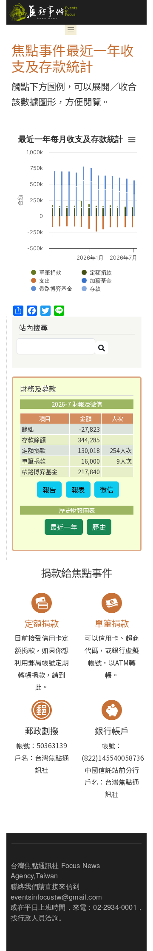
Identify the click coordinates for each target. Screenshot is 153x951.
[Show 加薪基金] (97, 280)
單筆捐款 (112, 623)
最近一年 (63, 527)
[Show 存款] (91, 289)
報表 (78, 489)
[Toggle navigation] (71, 30)
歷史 (99, 527)
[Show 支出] (40, 280)
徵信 (106, 489)
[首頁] (41, 12)
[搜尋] (101, 347)
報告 (49, 489)
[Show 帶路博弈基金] (51, 289)
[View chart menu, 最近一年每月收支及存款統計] (132, 140)
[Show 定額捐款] (97, 272)
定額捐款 (42, 623)
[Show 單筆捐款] (46, 272)
